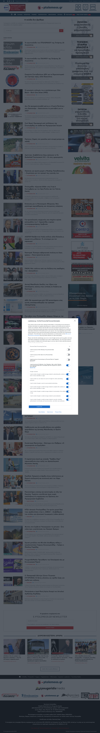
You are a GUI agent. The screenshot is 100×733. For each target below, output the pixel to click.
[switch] (68, 350)
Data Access (50, 412)
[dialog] (50, 366)
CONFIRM (39, 406)
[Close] (75, 321)
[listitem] (50, 346)
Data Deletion (42, 412)
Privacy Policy (58, 412)
